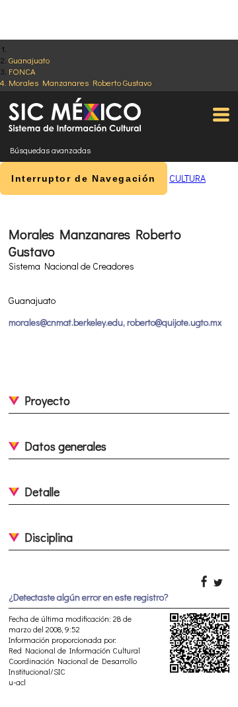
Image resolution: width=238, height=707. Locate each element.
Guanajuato (29, 59)
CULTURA (187, 178)
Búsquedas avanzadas (50, 150)
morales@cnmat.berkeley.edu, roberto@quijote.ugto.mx (115, 322)
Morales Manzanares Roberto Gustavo (80, 82)
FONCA (22, 71)
